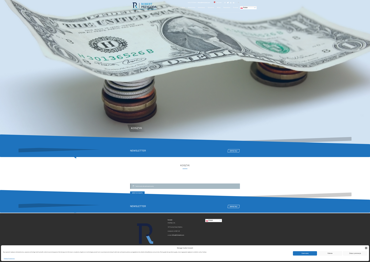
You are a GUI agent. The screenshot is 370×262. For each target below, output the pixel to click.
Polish (245, 7)
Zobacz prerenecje (355, 253)
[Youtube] (230, 2)
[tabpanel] (185, 72)
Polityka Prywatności (9, 258)
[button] (366, 248)
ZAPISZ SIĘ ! (234, 151)
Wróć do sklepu (137, 193)
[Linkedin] (233, 2)
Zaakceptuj (304, 253)
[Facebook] (225, 2)
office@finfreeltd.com (204, 2)
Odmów (330, 253)
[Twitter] (227, 2)
